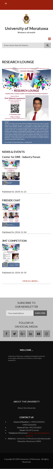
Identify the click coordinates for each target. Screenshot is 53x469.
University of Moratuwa (26, 28)
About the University (27, 408)
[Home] (26, 19)
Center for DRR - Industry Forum (21, 156)
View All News (29, 281)
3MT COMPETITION (14, 240)
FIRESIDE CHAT (11, 200)
